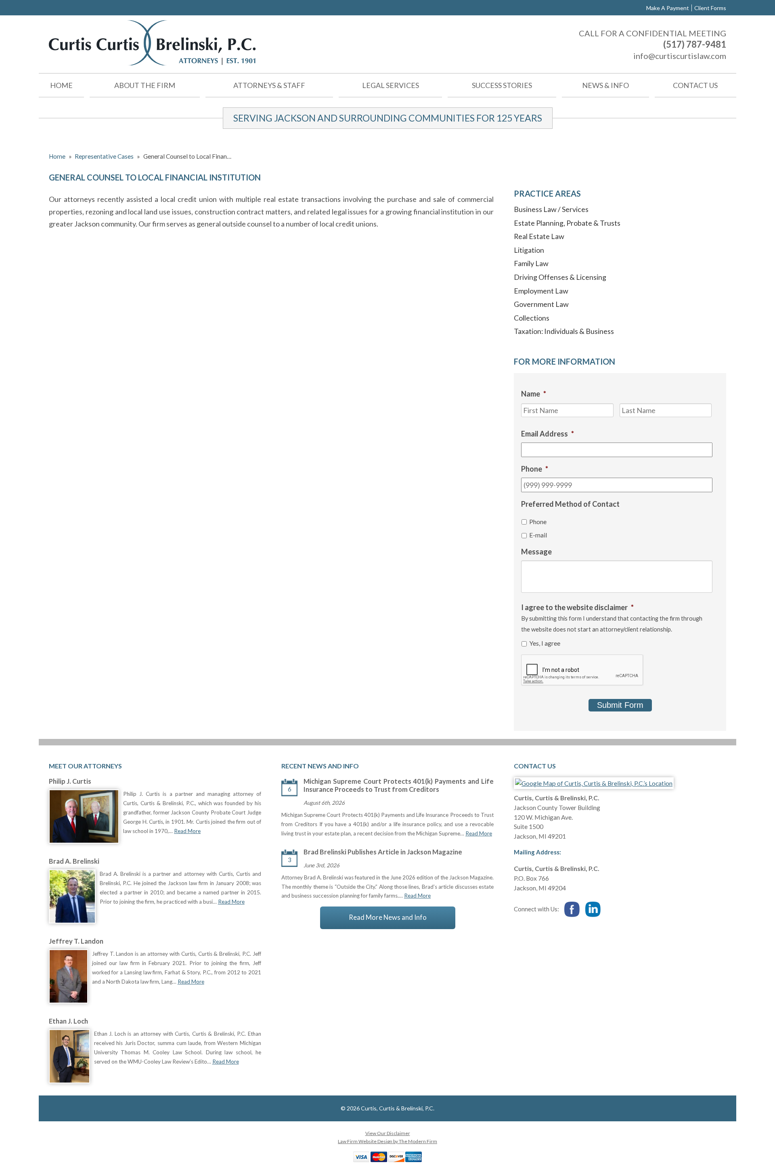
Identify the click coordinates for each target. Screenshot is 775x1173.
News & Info (605, 85)
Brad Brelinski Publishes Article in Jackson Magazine (383, 852)
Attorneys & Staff (269, 85)
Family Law (531, 263)
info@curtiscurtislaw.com (679, 56)
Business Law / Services (551, 209)
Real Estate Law (539, 236)
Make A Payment (667, 7)
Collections (531, 317)
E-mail (538, 535)
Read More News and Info (388, 917)
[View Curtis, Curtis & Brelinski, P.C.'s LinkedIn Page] (593, 909)
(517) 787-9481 (694, 44)
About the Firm (144, 85)
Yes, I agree (544, 643)
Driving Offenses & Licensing (560, 277)
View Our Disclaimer (387, 1133)
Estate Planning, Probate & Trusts (567, 222)
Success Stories (502, 85)
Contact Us (695, 85)
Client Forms (710, 7)
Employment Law (541, 290)
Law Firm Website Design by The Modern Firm (387, 1141)
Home (61, 85)
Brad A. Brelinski (74, 861)
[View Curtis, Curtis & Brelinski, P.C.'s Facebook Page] (572, 909)
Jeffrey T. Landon (76, 941)
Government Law (541, 304)
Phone (538, 521)
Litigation (529, 250)
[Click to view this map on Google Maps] (594, 783)
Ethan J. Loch (68, 1021)
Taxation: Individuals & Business (564, 331)
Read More (187, 831)
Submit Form (620, 705)
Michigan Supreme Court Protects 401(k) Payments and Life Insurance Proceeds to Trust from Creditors (399, 785)
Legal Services (390, 85)
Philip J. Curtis (70, 781)
